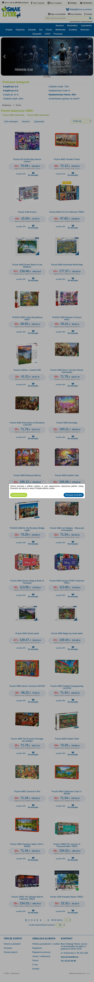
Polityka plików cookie (44, 488)
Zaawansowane (19, 495)
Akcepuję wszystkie (73, 495)
